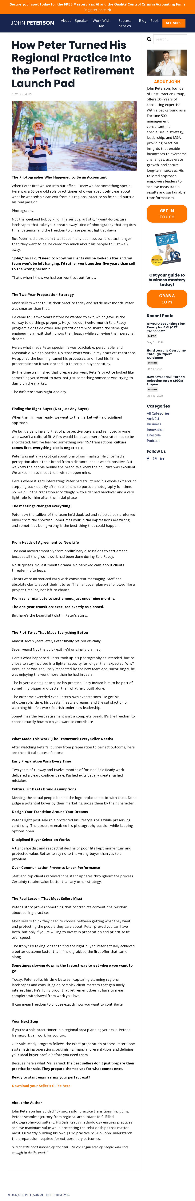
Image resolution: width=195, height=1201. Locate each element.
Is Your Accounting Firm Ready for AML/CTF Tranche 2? (166, 327)
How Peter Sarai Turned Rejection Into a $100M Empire (166, 380)
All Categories (158, 413)
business (152, 362)
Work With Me (101, 23)
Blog (142, 20)
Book (154, 20)
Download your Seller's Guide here (41, 1085)
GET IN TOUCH (167, 213)
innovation (155, 429)
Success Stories (125, 23)
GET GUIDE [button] (174, 23)
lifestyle (154, 435)
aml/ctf (152, 336)
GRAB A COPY (167, 298)
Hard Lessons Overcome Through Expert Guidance (166, 354)
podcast (153, 440)
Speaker (81, 20)
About (66, 20)
